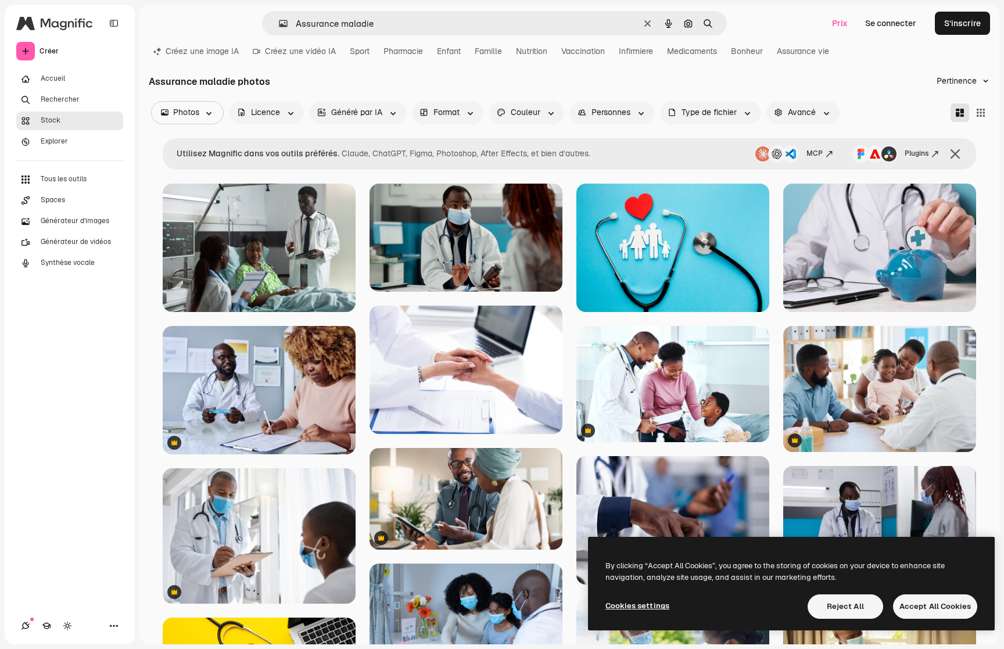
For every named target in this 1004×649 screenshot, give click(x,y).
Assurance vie (803, 51)
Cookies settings (637, 606)
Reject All (845, 606)
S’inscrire (962, 23)
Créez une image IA (202, 51)
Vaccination (583, 51)
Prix (840, 23)
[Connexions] (25, 625)
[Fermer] (955, 154)
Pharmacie (403, 51)
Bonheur (747, 51)
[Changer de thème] (67, 625)
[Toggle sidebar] (114, 23)
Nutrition (531, 51)
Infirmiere (636, 51)
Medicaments (692, 51)
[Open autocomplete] (279, 23)
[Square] (980, 112)
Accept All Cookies (935, 606)
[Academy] (46, 625)
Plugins (916, 153)
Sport (360, 51)
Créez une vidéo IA (300, 51)
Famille (488, 51)
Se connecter (890, 23)
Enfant (449, 51)
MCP (814, 153)
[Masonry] (960, 112)
